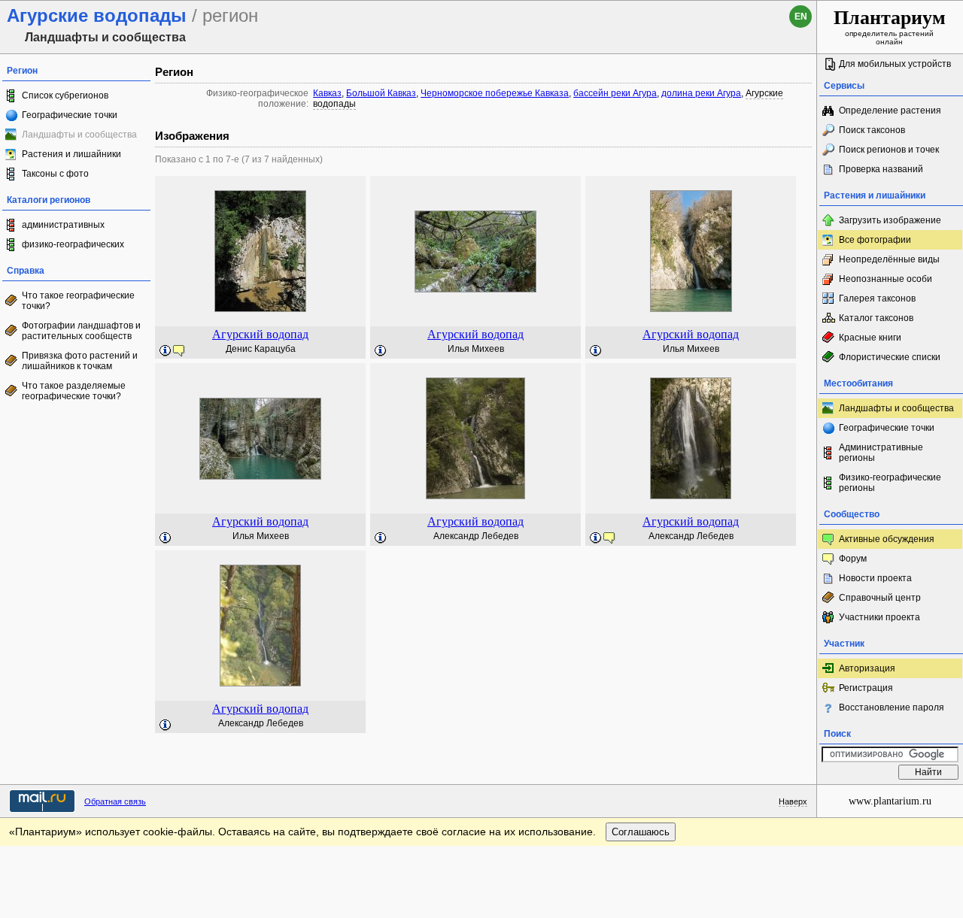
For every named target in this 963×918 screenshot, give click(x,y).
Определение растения (890, 110)
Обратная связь (115, 801)
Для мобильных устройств (895, 64)
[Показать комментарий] (165, 351)
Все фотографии (875, 240)
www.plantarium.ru (890, 801)
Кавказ (327, 93)
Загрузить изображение (890, 220)
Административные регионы (881, 452)
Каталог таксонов (876, 318)
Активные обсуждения (886, 539)
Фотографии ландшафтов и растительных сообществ (81, 330)
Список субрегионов (65, 95)
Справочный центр (880, 597)
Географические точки (69, 115)
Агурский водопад (260, 334)
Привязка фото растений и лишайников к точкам (80, 360)
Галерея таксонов (877, 298)
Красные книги (870, 337)
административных (63, 225)
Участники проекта (879, 617)
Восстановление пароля (891, 707)
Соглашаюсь (641, 832)
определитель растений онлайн (890, 26)
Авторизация (867, 668)
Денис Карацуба (261, 349)
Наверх (793, 801)
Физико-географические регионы (890, 482)
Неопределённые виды (889, 259)
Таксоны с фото (55, 173)
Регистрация (866, 688)
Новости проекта (875, 578)
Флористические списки (889, 357)
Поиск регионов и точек (889, 149)
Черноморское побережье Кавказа (495, 93)
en (800, 16)
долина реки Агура (701, 93)
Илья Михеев (476, 349)
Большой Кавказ (381, 93)
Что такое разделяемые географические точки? (74, 390)
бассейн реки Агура (615, 93)
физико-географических (73, 244)
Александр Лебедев (475, 536)
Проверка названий (881, 169)
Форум (853, 558)
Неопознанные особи (885, 279)
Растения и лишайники (71, 154)
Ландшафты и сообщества (896, 408)
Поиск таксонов (872, 130)
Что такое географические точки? (78, 300)
